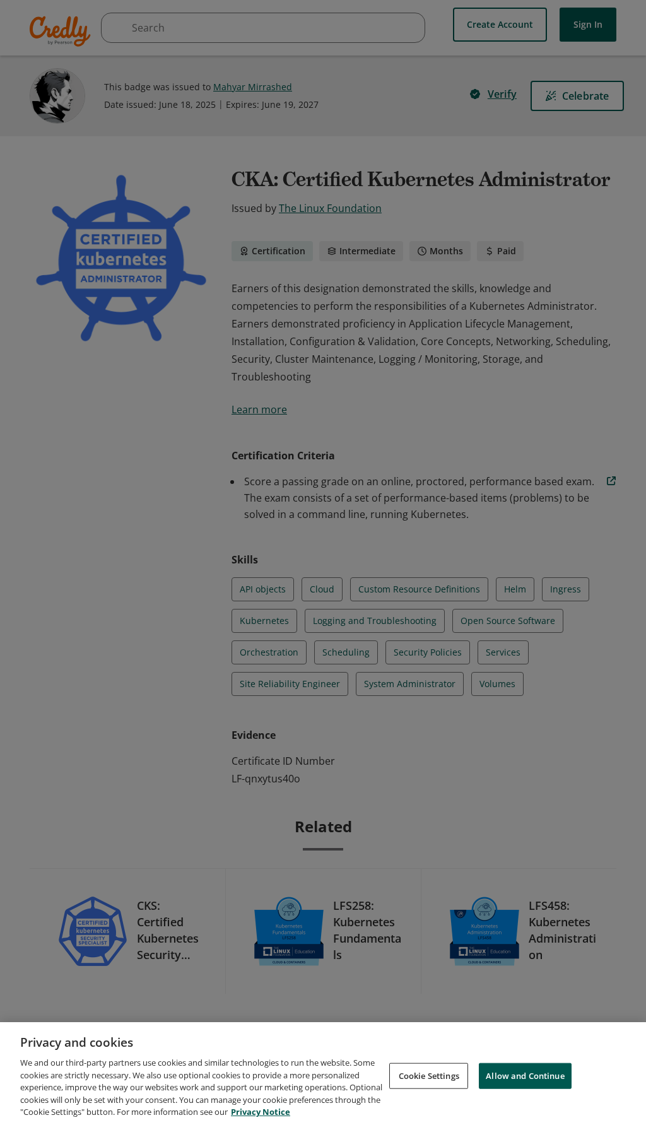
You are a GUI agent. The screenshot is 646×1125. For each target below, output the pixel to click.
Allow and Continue (525, 1075)
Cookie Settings (429, 1075)
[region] (323, 1073)
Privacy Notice (260, 1111)
